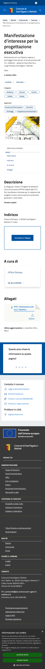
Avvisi (7, 550)
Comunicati (23, 20)
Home (5, 20)
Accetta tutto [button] (22, 655)
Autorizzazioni (10, 531)
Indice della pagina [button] (14, 148)
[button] (22, 665)
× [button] (42, 631)
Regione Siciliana (10, 2)
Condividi (8, 82)
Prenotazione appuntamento (16, 608)
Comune (34, 20)
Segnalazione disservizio (14, 611)
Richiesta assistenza (13, 619)
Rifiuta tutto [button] (22, 660)
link (9, 650)
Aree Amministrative (13, 473)
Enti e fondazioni (11, 481)
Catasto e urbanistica (13, 511)
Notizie (8, 543)
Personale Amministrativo (15, 488)
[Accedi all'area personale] (36, 3)
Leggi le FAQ (10, 615)
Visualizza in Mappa (22, 237)
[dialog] (22, 649)
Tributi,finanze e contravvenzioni (18, 528)
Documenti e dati (12, 492)
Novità (13, 20)
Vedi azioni (20, 82)
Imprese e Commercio (13, 507)
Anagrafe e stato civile (14, 503)
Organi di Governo (12, 470)
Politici (8, 484)
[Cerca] (40, 10)
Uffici (7, 477)
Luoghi (8, 561)
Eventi (7, 564)
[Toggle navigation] (4, 10)
